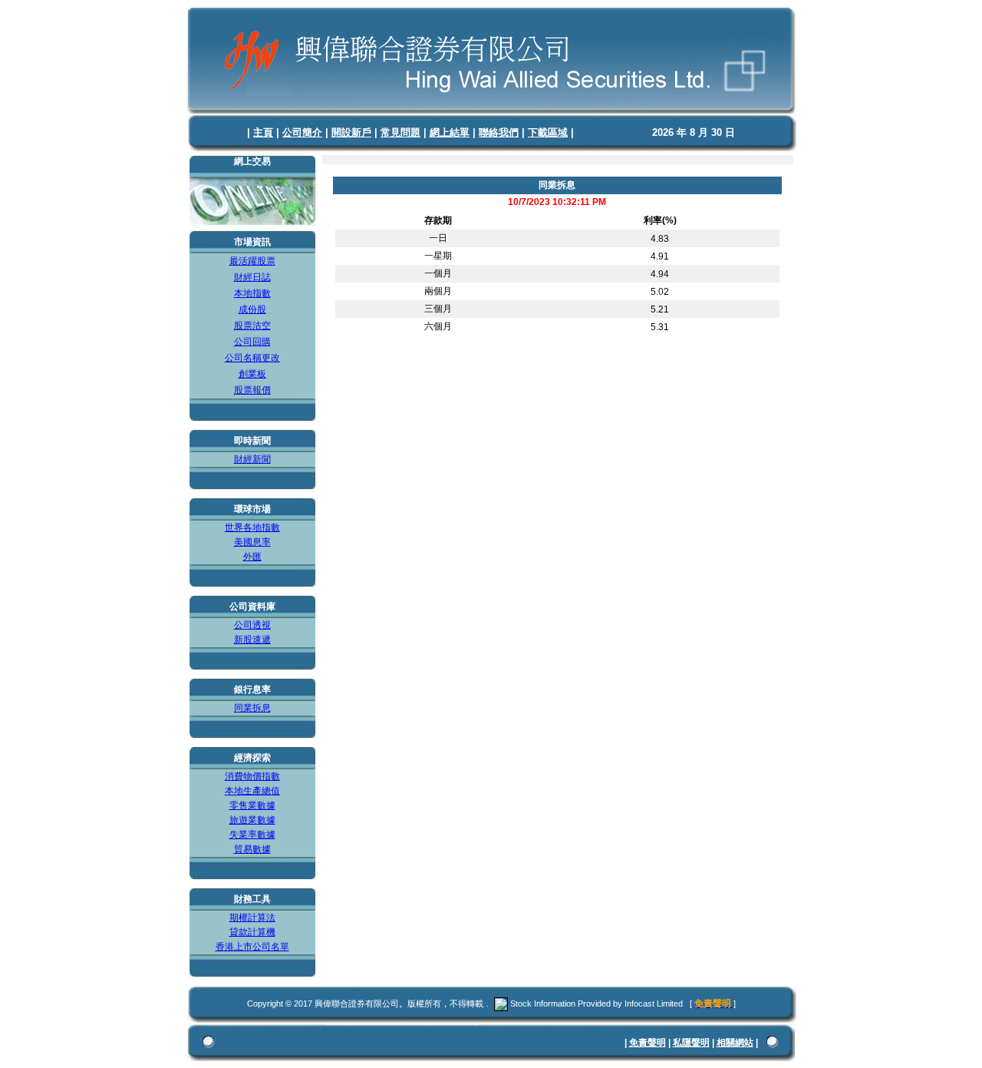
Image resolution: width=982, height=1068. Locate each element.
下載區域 (548, 132)
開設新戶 (351, 132)
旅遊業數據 (252, 820)
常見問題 (400, 132)
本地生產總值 (252, 790)
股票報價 (252, 390)
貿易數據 (252, 849)
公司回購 (252, 341)
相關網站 (735, 1042)
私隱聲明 (691, 1042)
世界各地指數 (252, 527)
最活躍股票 (252, 261)
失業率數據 (252, 834)
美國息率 (252, 542)
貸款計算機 (252, 932)
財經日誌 (252, 277)
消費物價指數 (252, 776)
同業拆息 (252, 708)
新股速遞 (252, 639)
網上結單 (450, 132)
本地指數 (252, 293)
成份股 (252, 309)
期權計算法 (252, 917)
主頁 (263, 132)
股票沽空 (252, 325)
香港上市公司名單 (252, 946)
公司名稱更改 (252, 357)
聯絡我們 (499, 132)
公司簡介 (302, 132)
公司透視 (252, 625)
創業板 (252, 374)
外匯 (252, 556)
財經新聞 (252, 459)
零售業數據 (252, 805)
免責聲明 (647, 1042)
